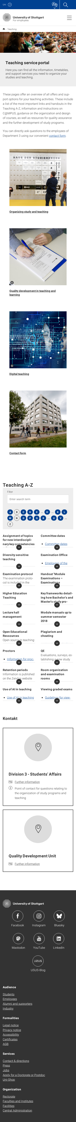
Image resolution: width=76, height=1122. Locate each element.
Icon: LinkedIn (58, 938)
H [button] (47, 512)
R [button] (43, 518)
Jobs (6, 1070)
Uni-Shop (9, 1079)
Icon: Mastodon (18, 938)
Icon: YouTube (39, 938)
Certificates (10, 1039)
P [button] (30, 518)
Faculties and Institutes (18, 1101)
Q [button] (37, 518)
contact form (57, 135)
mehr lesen (19, 547)
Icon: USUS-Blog (38, 961)
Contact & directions (16, 1061)
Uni (4, 4)
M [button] (10, 518)
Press (6, 1065)
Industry (8, 1008)
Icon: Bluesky (59, 915)
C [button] (23, 512)
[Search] (65, 4)
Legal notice (11, 1025)
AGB (5, 1044)
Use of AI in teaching (20, 697)
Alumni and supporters (17, 1003)
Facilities (8, 1106)
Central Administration (17, 1110)
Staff (4, 29)
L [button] (64, 512)
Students (8, 994)
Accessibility (11, 1034)
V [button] (60, 518)
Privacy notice (12, 1030)
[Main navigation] (69, 18)
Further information (27, 782)
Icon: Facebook (17, 915)
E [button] (36, 512)
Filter (10, 491)
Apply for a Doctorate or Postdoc (24, 1075)
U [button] (54, 518)
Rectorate (9, 1096)
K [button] (57, 512)
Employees (10, 999)
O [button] (23, 518)
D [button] (30, 512)
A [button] (10, 512)
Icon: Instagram (38, 915)
